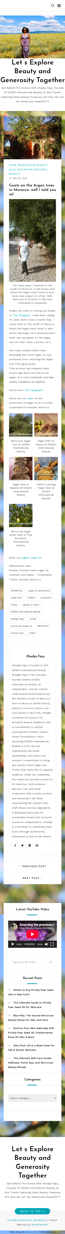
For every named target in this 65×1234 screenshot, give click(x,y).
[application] (32, 934)
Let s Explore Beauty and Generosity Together (32, 71)
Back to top (30, 1211)
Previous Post (34, 866)
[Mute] (46, 944)
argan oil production (39, 590)
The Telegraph (21, 315)
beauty (31, 597)
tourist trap (17, 633)
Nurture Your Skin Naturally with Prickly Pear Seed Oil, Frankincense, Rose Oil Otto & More (31, 1032)
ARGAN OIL (17, 590)
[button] (52, 5)
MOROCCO (43, 626)
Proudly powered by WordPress (27, 1220)
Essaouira (46, 597)
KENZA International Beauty (25, 611)
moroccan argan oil (21, 626)
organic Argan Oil (31, 557)
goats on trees (31, 605)
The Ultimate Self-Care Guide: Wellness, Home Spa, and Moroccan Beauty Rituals (30, 1062)
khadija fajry (17, 619)
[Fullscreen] (52, 944)
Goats (14, 605)
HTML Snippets (17, 1232)
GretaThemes (39, 1224)
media (33, 619)
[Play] (13, 944)
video (30, 398)
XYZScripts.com (47, 1232)
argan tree (16, 597)
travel (32, 633)
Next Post (31, 878)
